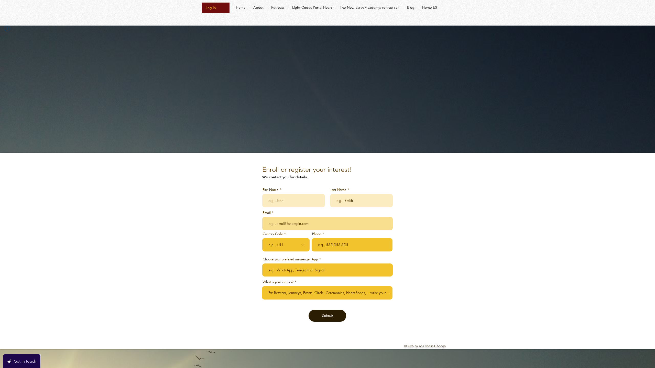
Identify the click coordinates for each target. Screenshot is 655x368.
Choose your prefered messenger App (291, 259)
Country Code (273, 234)
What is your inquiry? (278, 282)
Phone (316, 234)
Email (267, 212)
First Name (270, 189)
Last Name (338, 189)
